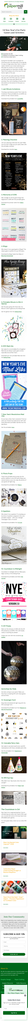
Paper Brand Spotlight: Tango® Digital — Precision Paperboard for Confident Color (13, 898)
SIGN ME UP (14, 954)
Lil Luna (20, 522)
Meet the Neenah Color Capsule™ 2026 (11, 843)
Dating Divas (18, 311)
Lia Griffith (20, 98)
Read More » (5, 847)
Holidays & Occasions (9, 55)
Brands (17, 21)
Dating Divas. (7, 357)
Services (23, 21)
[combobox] (14, 946)
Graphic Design (6, 979)
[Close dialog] (25, 995)
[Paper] (4, 18)
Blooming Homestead (7, 256)
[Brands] (17, 18)
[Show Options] (24, 946)
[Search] (25, 12)
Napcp (20, 485)
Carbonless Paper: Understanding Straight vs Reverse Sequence (12, 870)
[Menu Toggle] (14, 24)
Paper (4, 21)
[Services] (23, 18)
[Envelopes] (10, 18)
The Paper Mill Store (19, 1)
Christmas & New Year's (9, 57)
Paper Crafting (19, 55)
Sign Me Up (14, 1013)
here (16, 149)
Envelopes (11, 21)
